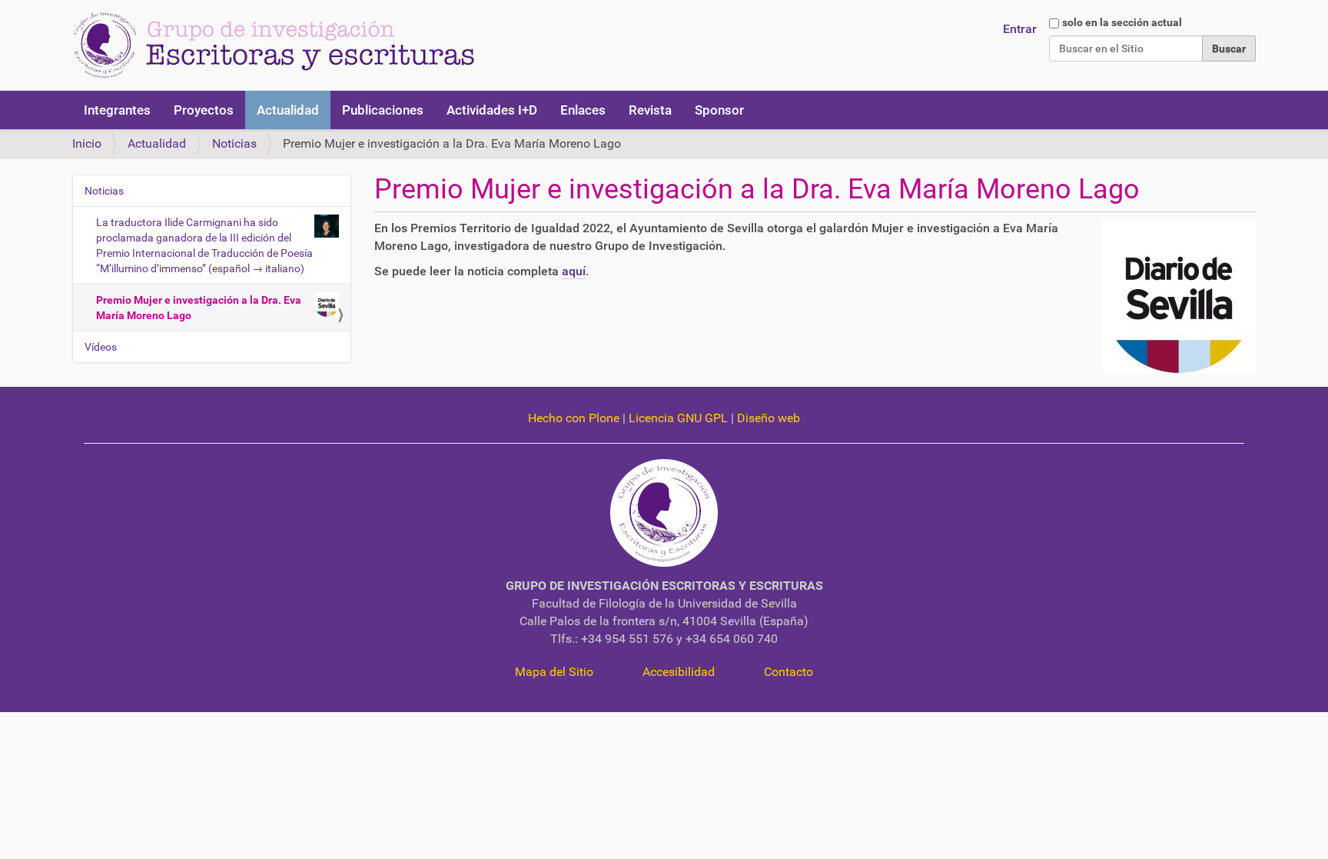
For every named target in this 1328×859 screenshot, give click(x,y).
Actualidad (288, 110)
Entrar (1020, 29)
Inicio (86, 143)
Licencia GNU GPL (678, 418)
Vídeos (101, 347)
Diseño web (768, 418)
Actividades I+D (492, 110)
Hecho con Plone (573, 418)
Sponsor (719, 110)
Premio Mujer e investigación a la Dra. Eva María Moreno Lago (198, 307)
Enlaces (583, 110)
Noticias (234, 143)
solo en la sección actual (1122, 22)
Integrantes (117, 110)
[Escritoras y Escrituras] (273, 45)
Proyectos (204, 110)
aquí (574, 271)
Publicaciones (382, 110)
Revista (650, 110)
